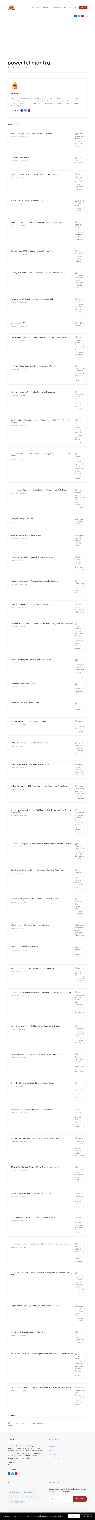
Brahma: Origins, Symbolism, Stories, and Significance (31, 721)
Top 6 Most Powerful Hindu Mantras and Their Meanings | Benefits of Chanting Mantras (40, 421)
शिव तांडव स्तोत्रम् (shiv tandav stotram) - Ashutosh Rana (31, 134)
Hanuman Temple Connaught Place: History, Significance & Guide (35, 1026)
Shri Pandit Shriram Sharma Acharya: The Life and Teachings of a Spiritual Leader (42, 624)
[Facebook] (75, 16)
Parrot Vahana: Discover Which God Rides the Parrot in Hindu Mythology (38, 490)
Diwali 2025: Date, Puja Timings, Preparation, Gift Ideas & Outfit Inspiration (39, 222)
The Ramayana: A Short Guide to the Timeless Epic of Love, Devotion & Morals (41, 992)
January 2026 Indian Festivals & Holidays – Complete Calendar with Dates (39, 273)
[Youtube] (82, 16)
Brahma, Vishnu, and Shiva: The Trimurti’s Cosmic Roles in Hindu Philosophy (39, 1138)
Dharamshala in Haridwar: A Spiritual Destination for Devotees (34, 581)
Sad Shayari (46, 7)
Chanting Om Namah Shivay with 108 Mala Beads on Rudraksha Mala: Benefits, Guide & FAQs (41, 811)
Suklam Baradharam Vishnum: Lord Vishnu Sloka (29, 743)
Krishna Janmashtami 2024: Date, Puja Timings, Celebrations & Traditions (39, 786)
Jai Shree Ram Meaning (20, 158)
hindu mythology (16, 1502)
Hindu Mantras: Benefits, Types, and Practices (28, 1332)
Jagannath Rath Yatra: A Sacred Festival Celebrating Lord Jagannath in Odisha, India (41, 1274)
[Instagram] (79, 16)
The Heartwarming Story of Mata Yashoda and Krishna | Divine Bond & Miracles (41, 844)
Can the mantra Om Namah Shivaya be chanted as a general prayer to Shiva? (41, 1387)
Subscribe (80, 1499)
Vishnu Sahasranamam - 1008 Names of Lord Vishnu (31, 604)
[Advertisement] (47, 36)
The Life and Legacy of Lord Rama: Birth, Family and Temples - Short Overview (41, 1244)
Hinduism (13, 1497)
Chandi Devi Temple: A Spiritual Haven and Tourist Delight (32, 1083)
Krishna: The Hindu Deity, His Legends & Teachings (30, 764)
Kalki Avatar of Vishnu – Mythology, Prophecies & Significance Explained (38, 337)
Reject (74, 1516)
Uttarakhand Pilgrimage (30, 1497)
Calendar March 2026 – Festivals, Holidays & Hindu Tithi (32, 251)
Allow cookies (87, 1516)
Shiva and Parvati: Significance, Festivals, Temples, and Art (33, 299)
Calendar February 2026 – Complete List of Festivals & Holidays (35, 174)
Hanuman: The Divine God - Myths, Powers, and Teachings (33, 392)
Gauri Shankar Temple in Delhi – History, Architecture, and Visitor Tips (37, 870)
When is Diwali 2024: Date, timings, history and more (31, 1193)
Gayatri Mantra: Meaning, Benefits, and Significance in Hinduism (35, 1306)
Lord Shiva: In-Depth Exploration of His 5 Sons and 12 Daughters (35, 899)
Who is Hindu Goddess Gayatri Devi (24, 947)
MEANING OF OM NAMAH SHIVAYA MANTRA (27, 201)
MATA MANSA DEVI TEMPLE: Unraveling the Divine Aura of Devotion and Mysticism (42, 1354)
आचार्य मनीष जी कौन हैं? (18, 323)
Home (10, 68)
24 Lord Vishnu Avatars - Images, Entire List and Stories (32, 557)
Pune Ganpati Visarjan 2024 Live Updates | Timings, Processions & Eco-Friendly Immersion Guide (41, 455)
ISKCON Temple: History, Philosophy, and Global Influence (32, 968)
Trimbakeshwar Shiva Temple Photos (25, 703)
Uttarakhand (14, 1492)
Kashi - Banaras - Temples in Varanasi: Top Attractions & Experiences (37, 1054)
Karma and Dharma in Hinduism (23, 684)
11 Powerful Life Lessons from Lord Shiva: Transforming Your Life (35, 1167)
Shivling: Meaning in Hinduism (22, 519)
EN (65, 7)
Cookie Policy (57, 1516)
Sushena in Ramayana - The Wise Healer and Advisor (31, 660)
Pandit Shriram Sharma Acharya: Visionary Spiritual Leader (33, 1217)
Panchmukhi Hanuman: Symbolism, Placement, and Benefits (33, 366)
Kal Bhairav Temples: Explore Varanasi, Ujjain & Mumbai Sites (34, 1109)
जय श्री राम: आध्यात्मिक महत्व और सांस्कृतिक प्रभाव (26, 535)
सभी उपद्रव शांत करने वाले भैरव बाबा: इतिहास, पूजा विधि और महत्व (30, 925)
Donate (83, 7)
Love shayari (35, 7)
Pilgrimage (28, 1492)
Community (56, 7)
